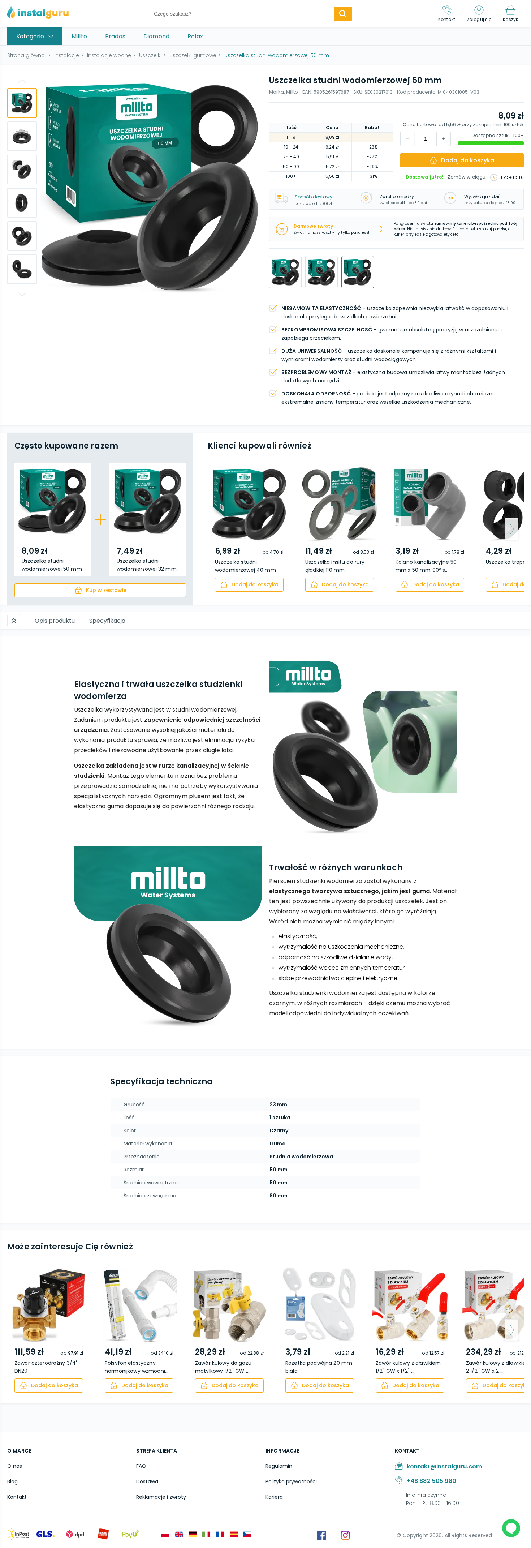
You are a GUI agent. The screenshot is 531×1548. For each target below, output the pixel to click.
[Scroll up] (13, 620)
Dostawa (147, 1481)
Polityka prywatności (291, 1481)
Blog (12, 1481)
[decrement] (443, 139)
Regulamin (279, 1466)
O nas (14, 1466)
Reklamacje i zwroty (161, 1497)
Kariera (274, 1497)
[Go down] (22, 294)
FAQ (141, 1466)
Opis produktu (55, 621)
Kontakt (17, 1497)
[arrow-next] (511, 529)
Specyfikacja (107, 621)
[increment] (407, 139)
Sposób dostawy (313, 197)
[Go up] (22, 81)
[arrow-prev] (220, 529)
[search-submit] (343, 14)
